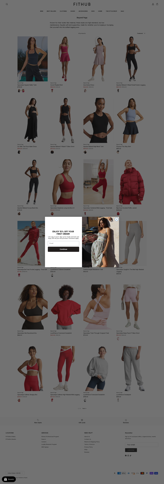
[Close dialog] (116, 219)
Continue (63, 249)
